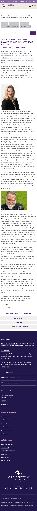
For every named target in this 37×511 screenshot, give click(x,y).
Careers (22, 1)
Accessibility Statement (6, 502)
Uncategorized (19, 48)
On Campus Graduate (7, 354)
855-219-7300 (5, 367)
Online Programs (6, 362)
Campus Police (5, 417)
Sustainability (4, 505)
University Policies (29, 505)
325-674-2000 (5, 401)
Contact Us (4, 405)
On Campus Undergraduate (9, 343)
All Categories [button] (25, 26)
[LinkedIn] (21, 488)
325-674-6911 (5, 359)
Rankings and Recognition (18, 326)
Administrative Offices (8, 451)
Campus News (6, 26)
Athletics (15, 1)
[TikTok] (31, 488)
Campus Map (5, 457)
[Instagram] (26, 488)
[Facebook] (5, 488)
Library (9, 1)
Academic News (14, 23)
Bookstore (4, 454)
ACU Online (15, 26)
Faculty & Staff (5, 461)
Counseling (4, 424)
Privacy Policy (30, 502)
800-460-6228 (5, 350)
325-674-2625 (5, 433)
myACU (3, 1)
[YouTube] (16, 488)
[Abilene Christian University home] (8, 6)
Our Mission (18, 318)
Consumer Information (19, 502)
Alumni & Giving (30, 1)
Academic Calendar (7, 444)
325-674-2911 (5, 419)
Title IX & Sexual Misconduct (16, 505)
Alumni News (24, 23)
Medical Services (6, 431)
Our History (18, 322)
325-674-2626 (5, 426)
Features (5, 23)
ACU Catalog (5, 447)
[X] (11, 488)
